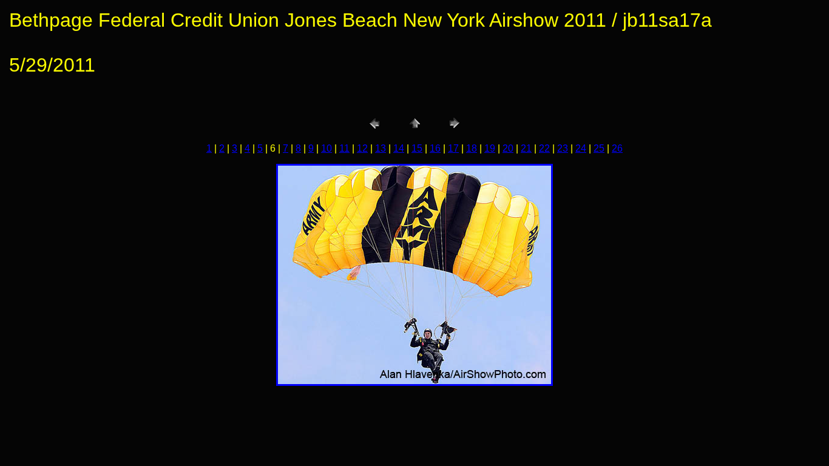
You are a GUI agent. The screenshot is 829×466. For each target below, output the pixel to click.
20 (507, 148)
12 (362, 148)
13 (380, 148)
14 (398, 148)
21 (526, 148)
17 (453, 148)
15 (416, 148)
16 (435, 148)
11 (344, 148)
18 (471, 148)
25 (599, 148)
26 (617, 148)
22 (544, 148)
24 (580, 148)
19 (489, 148)
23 (562, 148)
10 (326, 148)
